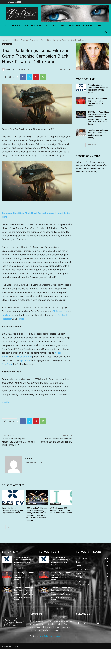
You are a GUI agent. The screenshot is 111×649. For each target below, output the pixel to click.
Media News (14, 40)
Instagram (7, 318)
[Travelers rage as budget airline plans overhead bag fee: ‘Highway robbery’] (81, 132)
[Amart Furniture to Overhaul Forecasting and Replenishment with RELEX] (13, 497)
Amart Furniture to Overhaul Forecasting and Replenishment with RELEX (13, 510)
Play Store (7, 364)
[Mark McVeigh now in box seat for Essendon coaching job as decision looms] (81, 100)
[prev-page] (4, 527)
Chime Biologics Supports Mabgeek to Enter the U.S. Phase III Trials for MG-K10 (18, 441)
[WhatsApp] (43, 77)
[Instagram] (85, 622)
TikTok (21, 318)
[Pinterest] (36, 77)
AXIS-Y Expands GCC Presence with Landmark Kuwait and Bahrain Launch (61, 510)
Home (4, 40)
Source (5, 402)
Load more (91, 144)
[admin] (4, 69)
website (59, 352)
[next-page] (8, 527)
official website (59, 311)
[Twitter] (29, 77)
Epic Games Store (22, 356)
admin (11, 69)
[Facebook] (23, 77)
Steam (5, 356)
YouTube (6, 315)
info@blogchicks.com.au (50, 636)
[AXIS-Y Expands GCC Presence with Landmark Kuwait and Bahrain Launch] (61, 497)
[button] (105, 32)
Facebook (62, 315)
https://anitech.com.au (33, 462)
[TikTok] (91, 622)
